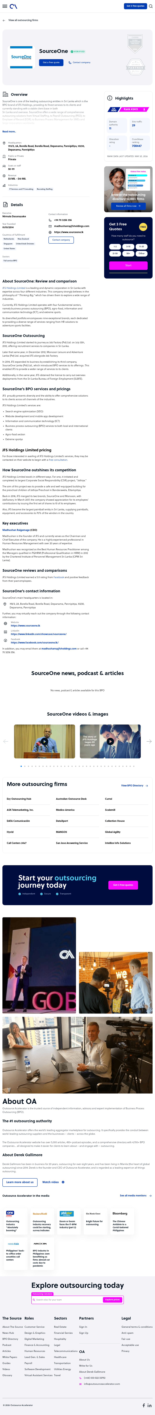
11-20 (141, 247)
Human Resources (35, 1351)
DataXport (62, 821)
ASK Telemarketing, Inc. (20, 810)
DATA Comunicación (18, 821)
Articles (6, 1351)
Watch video (50, 1182)
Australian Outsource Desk (71, 799)
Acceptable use (130, 1345)
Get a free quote (51, 62)
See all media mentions (133, 1195)
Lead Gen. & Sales (35, 1357)
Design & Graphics (35, 1333)
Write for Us (85, 1366)
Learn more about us (20, 1182)
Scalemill (110, 810)
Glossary (7, 1375)
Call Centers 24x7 (16, 843)
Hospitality (60, 1339)
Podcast (6, 1345)
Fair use (126, 1339)
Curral (108, 799)
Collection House (115, 821)
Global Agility (112, 832)
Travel (57, 1375)
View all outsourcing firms (23, 20)
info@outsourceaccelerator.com (102, 1384)
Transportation (62, 1363)
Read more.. (9, 131)
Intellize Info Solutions (118, 843)
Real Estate (60, 1327)
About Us (84, 1360)
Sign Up (83, 1333)
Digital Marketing (34, 1339)
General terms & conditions (137, 1327)
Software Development (38, 1369)
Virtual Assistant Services (39, 1375)
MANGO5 (61, 832)
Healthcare (60, 1357)
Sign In (83, 1327)
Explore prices (112, 1300)
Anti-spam (128, 1333)
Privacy (125, 1351)
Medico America (65, 810)
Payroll (28, 1363)
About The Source (12, 1327)
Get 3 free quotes (135, 6)
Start (128, 265)
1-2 (115, 247)
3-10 (128, 247)
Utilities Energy (62, 1369)
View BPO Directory (132, 785)
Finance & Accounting (37, 1345)
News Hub (8, 1333)
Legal (57, 1345)
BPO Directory (10, 1339)
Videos (6, 1369)
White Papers (9, 1357)
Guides (6, 1363)
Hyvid (10, 832)
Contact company (61, 240)
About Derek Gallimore (92, 1372)
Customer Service (35, 1327)
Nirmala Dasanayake (14, 216)
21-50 (115, 254)
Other (142, 254)
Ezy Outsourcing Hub (19, 799)
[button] (5, 741)
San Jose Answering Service (72, 843)
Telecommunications (66, 1351)
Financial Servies (63, 1333)
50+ (128, 254)
